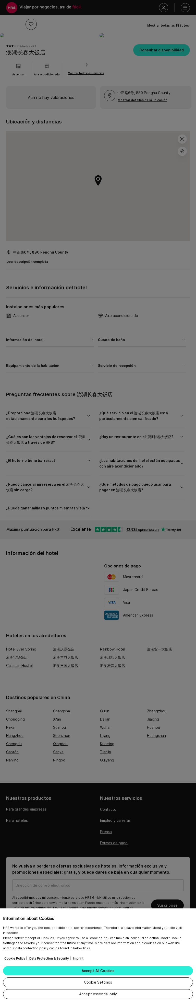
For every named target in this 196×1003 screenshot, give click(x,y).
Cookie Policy (14, 958)
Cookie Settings (98, 982)
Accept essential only (98, 994)
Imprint (78, 958)
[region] (98, 955)
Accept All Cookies (98, 970)
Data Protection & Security (49, 958)
